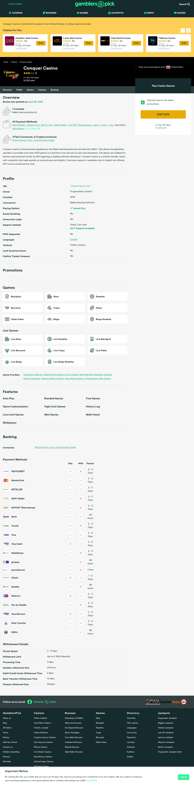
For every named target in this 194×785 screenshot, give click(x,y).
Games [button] (84, 12)
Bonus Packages (72, 733)
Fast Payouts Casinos (43, 742)
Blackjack (100, 723)
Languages (131, 728)
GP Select (7, 728)
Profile (19, 90)
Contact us (8, 747)
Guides (181, 12)
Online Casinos (40, 718)
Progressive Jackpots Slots (170, 752)
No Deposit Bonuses (74, 728)
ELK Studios (72, 375)
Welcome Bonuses (73, 723)
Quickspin (28, 375)
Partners (6, 757)
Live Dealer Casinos (42, 752)
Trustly (104, 125)
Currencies (132, 733)
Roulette (100, 728)
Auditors (130, 752)
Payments (131, 737)
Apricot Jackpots (165, 737)
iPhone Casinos (40, 747)
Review (18, 43)
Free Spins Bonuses (73, 737)
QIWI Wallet (60, 125)
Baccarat (100, 737)
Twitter (52, 702)
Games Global (48, 379)
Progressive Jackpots (167, 718)
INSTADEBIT (19, 125)
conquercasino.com (80, 186)
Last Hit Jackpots (165, 733)
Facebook (39, 702)
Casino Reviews (41, 733)
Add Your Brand (10, 742)
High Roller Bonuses (74, 752)
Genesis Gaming (31, 379)
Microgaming (87, 375)
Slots (98, 718)
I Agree (183, 777)
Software (131, 747)
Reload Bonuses (72, 747)
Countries (131, 718)
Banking (54, 90)
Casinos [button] (17, 12)
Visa (111, 125)
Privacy (6, 737)
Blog (5, 723)
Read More (92, 781)
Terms (5, 733)
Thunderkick (91, 379)
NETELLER (47, 125)
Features (42, 90)
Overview (7, 90)
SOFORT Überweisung (80, 125)
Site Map (7, 762)
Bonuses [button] (51, 12)
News (150, 12)
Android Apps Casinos (43, 762)
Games (30, 90)
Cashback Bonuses (73, 742)
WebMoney (18, 129)
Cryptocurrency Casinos (45, 737)
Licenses (131, 742)
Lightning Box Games (54, 375)
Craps (98, 733)
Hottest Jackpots (165, 728)
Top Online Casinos (42, 723)
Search (183, 4)
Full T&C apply (21, 48)
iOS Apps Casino (41, 766)
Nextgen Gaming (103, 375)
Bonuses (70, 713)
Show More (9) (32, 129)
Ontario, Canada (41, 728)
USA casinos (132, 723)
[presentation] (183, 30)
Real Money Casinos (43, 757)
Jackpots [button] (117, 12)
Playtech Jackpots (166, 742)
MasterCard (33, 125)
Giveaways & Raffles (74, 718)
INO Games (105, 379)
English (73, 239)
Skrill (96, 125)
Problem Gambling (11, 752)
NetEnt (60, 379)
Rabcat (39, 375)
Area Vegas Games (75, 379)
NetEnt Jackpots (165, 747)
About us (7, 718)
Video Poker (101, 742)
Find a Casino (15, 4)
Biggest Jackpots (165, 723)
